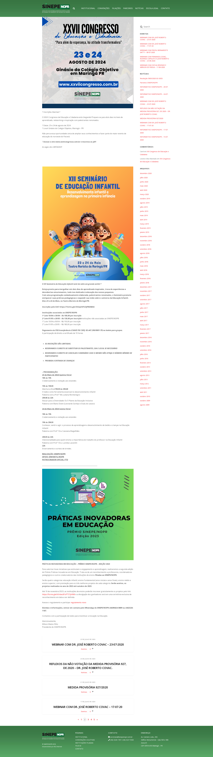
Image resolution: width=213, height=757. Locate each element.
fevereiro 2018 (145, 278)
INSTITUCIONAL (88, 8)
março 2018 (144, 274)
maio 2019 (144, 215)
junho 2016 (144, 358)
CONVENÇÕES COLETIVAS (85, 740)
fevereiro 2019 (145, 228)
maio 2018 (144, 266)
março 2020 (144, 194)
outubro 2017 (145, 295)
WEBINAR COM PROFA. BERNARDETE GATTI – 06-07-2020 (154, 51)
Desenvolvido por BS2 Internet (52, 747)
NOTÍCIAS (139, 8)
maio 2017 (144, 316)
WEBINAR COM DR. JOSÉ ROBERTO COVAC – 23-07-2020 (88, 644)
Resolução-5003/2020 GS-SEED (151, 78)
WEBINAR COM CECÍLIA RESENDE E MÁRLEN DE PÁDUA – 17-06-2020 (153, 66)
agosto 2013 (144, 375)
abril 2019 (143, 220)
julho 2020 (144, 178)
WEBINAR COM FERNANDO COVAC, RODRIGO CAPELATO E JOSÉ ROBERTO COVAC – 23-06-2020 (154, 59)
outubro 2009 (145, 401)
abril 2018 (143, 270)
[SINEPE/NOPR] (56, 11)
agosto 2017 (144, 304)
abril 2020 (143, 190)
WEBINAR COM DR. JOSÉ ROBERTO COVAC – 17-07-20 (87, 707)
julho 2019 (144, 207)
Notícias (84, 672)
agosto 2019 (144, 203)
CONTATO (165, 8)
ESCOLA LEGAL (152, 8)
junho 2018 (144, 262)
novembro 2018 (146, 241)
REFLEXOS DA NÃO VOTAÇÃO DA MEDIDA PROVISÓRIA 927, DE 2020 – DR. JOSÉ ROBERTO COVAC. (87, 666)
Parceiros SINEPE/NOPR (149, 83)
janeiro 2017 (144, 333)
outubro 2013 (145, 367)
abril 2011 (143, 392)
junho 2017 (144, 312)
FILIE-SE (78, 746)
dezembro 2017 (146, 287)
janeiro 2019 (144, 232)
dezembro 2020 (146, 173)
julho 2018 (144, 257)
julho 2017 (144, 308)
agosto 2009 (144, 405)
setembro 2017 (145, 300)
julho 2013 (144, 379)
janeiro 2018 (144, 283)
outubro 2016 (145, 346)
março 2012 (144, 384)
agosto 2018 (144, 253)
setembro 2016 (145, 350)
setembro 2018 (145, 249)
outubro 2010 (145, 396)
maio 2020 (144, 186)
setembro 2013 (145, 371)
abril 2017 (143, 320)
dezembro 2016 (146, 337)
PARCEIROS (128, 8)
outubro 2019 (145, 198)
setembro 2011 (145, 388)
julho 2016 (144, 354)
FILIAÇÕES (116, 8)
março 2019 (144, 224)
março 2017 (144, 325)
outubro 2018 (145, 245)
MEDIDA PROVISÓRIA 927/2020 (88, 687)
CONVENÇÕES (103, 8)
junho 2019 (144, 211)
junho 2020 (144, 182)
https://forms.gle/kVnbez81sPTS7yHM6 (58, 594)
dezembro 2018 (146, 236)
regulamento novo (78, 602)
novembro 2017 (146, 291)
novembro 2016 (146, 342)
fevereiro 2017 (145, 329)
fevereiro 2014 (145, 363)
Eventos (84, 649)
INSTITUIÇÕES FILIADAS (84, 743)
